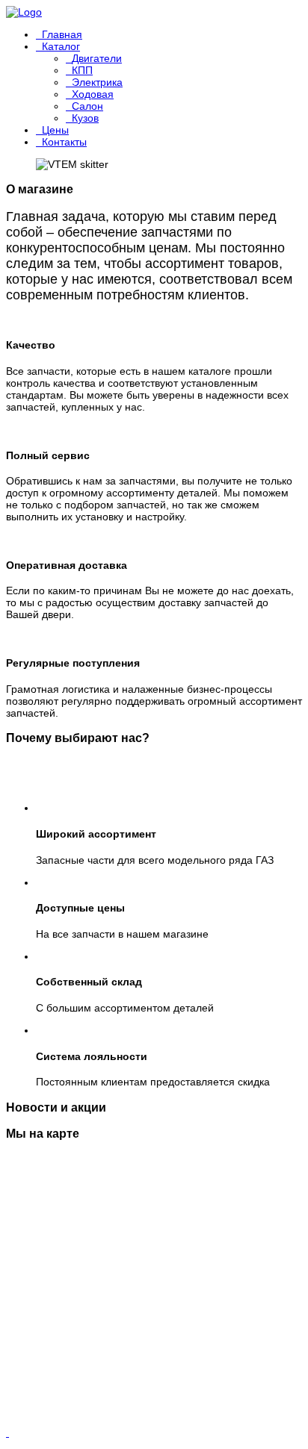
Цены (55, 130)
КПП (82, 70)
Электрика (97, 82)
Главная (62, 34)
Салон (87, 106)
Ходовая (93, 94)
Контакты (64, 142)
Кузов (85, 118)
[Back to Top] (7, 1433)
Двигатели (97, 58)
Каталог (61, 46)
